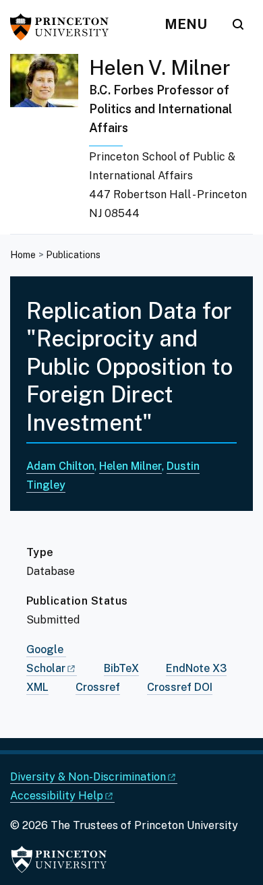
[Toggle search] (238, 24)
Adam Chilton (60, 466)
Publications (73, 254)
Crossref (98, 687)
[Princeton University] (64, 26)
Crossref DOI (179, 687)
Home (23, 254)
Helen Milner (130, 466)
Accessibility (56, 795)
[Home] (49, 144)
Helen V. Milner (160, 67)
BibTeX (121, 668)
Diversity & (88, 776)
